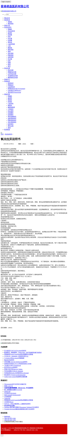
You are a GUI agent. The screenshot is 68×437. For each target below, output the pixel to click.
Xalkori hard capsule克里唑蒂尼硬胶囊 (15, 376)
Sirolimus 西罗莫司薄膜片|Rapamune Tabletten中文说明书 (21, 407)
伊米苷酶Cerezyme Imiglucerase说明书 (15, 362)
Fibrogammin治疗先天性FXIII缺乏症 (15, 384)
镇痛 (9, 62)
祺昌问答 (7, 94)
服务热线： (7, 416)
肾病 (9, 51)
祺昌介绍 (7, 25)
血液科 (10, 33)
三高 (9, 46)
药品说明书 (7, 27)
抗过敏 (10, 59)
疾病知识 (7, 81)
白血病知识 (11, 87)
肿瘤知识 (10, 85)
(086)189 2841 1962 (10, 420)
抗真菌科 (10, 113)
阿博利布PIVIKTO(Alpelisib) (16, 88)
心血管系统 (11, 44)
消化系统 (10, 53)
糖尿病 (10, 48)
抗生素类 (10, 111)
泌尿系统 (10, 57)
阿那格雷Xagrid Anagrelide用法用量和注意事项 (18, 354)
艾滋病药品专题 (13, 75)
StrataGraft (7, 391)
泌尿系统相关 (12, 118)
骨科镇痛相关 (12, 116)
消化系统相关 (12, 122)
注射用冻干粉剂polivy (14, 90)
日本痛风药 (7, 396)
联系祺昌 (7, 129)
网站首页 (7, 18)
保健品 (10, 21)
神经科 (10, 105)
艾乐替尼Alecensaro (10, 393)
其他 (9, 127)
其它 (9, 66)
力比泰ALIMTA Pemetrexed (12, 365)
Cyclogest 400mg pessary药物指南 (14, 358)
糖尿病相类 (11, 107)
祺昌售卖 (7, 20)
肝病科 (10, 101)
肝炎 (9, 36)
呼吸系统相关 (12, 120)
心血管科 (10, 103)
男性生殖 (10, 126)
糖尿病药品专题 (13, 77)
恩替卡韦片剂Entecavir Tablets (13, 369)
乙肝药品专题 (12, 74)
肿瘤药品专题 (12, 72)
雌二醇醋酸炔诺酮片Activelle (13, 389)
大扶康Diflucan (8, 402)
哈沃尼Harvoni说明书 (10, 367)
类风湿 (10, 42)
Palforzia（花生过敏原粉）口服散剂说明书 (17, 404)
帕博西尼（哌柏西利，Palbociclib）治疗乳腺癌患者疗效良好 (23, 352)
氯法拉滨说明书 (9, 360)
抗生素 (10, 38)
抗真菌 (10, 40)
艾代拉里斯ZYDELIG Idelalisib (13, 371)
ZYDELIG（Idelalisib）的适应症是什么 (16, 356)
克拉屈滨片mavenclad (14, 92)
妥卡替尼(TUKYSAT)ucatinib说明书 (15, 350)
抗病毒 (10, 35)
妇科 (9, 61)
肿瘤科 (10, 29)
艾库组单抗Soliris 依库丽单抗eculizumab (16, 373)
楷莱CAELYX (8, 386)
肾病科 (10, 100)
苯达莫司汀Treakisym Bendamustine (15, 375)
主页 (2, 134)
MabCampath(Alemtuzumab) (12, 395)
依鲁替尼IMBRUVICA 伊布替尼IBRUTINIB (17, 363)
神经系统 (10, 49)
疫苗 (9, 64)
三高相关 (10, 109)
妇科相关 (10, 124)
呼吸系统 (10, 55)
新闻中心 (7, 79)
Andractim (7, 398)
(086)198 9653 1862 (10, 418)
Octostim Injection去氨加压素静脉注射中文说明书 (19, 409)
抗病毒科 (10, 114)
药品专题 (7, 68)
